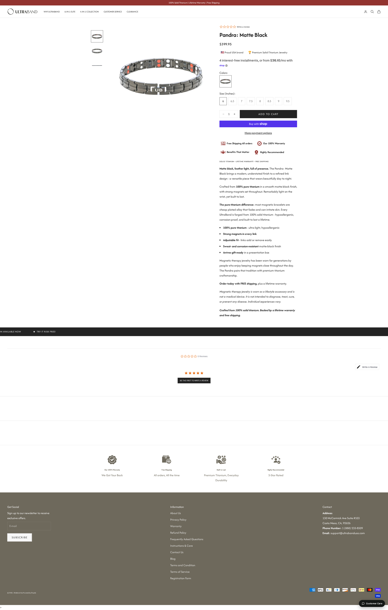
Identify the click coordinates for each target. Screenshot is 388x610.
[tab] (367, 367)
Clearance (132, 11)
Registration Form (180, 578)
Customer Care (374, 603)
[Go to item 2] (97, 51)
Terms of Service (180, 572)
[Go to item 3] (97, 65)
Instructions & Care (181, 546)
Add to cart (268, 114)
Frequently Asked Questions (186, 539)
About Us (175, 513)
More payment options (258, 133)
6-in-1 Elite (70, 11)
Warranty (176, 526)
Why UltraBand (52, 11)
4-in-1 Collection (89, 11)
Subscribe (20, 537)
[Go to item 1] (97, 36)
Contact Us (176, 552)
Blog (173, 559)
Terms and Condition (182, 565)
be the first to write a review (194, 380)
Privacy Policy (178, 520)
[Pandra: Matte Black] (225, 81)
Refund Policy (178, 533)
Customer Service (113, 11)
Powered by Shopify (29, 593)
